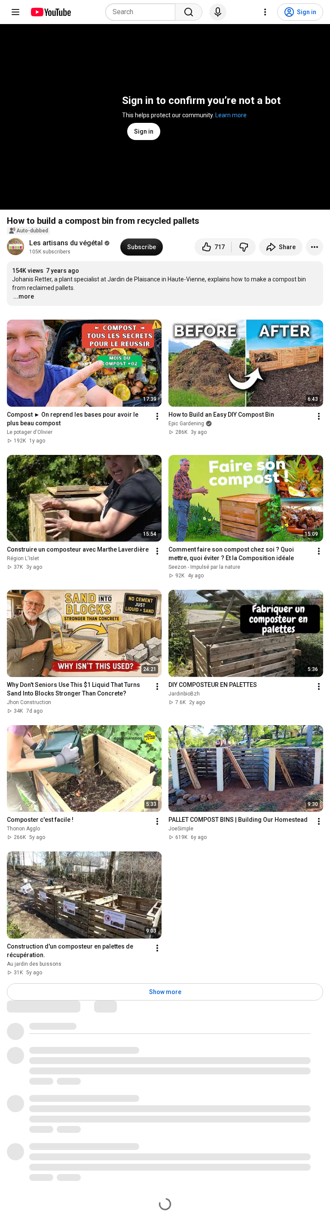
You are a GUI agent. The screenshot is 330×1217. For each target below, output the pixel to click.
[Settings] (265, 12)
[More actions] (314, 247)
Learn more (231, 115)
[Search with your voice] (217, 12)
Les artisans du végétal (66, 243)
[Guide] (15, 12)
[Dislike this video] (244, 247)
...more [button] (23, 296)
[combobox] (143, 12)
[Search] (188, 12)
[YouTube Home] (50, 12)
